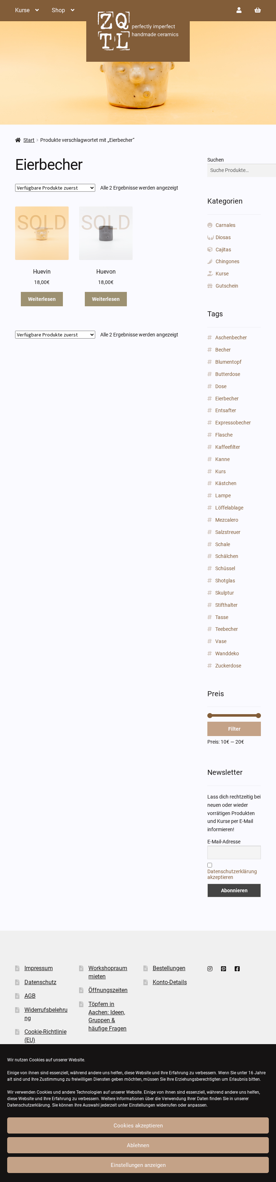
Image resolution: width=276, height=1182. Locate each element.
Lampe (223, 495)
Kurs (220, 471)
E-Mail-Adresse (223, 841)
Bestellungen (169, 968)
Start (28, 140)
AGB (30, 995)
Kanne (222, 459)
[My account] (239, 10)
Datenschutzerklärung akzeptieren (232, 874)
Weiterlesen (42, 299)
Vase (220, 641)
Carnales (225, 225)
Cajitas (223, 249)
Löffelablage (229, 508)
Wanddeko (227, 653)
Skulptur (224, 593)
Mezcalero (226, 520)
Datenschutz (40, 982)
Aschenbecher (231, 337)
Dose (220, 386)
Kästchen (225, 483)
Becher (223, 350)
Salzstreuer (227, 532)
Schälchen (226, 556)
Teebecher (226, 629)
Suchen (215, 160)
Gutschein (227, 286)
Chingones (227, 261)
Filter (234, 729)
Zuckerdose (228, 666)
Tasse (221, 617)
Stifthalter (226, 605)
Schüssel (225, 568)
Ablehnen (138, 1145)
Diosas (223, 237)
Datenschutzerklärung (28, 1105)
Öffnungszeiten (108, 990)
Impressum (38, 968)
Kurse (22, 10)
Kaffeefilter (227, 447)
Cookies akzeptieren (138, 1125)
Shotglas (225, 580)
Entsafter (225, 410)
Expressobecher (233, 422)
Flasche (224, 435)
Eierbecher (227, 398)
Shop (58, 10)
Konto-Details (170, 982)
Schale (222, 544)
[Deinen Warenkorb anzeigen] (258, 10)
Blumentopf (228, 362)
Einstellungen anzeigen (138, 1165)
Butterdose (227, 374)
